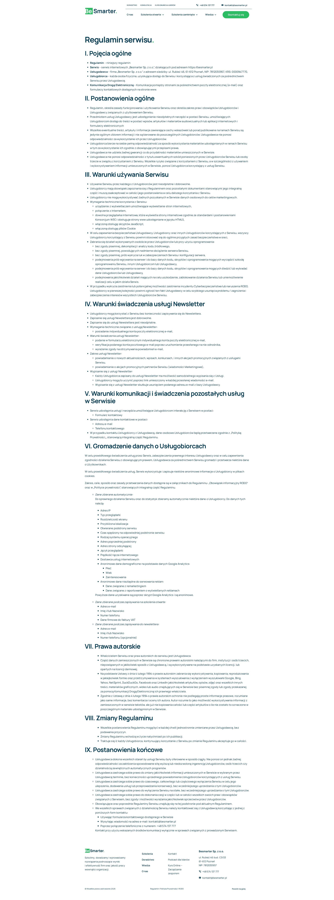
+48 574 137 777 (207, 5)
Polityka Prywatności (168, 888)
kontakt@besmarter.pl (236, 5)
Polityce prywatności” (107, 487)
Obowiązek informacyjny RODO (228, 483)
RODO (181, 888)
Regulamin (154, 888)
